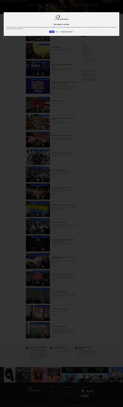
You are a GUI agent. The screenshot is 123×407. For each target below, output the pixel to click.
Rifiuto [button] (57, 31)
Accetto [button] (51, 31)
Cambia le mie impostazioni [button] (67, 31)
